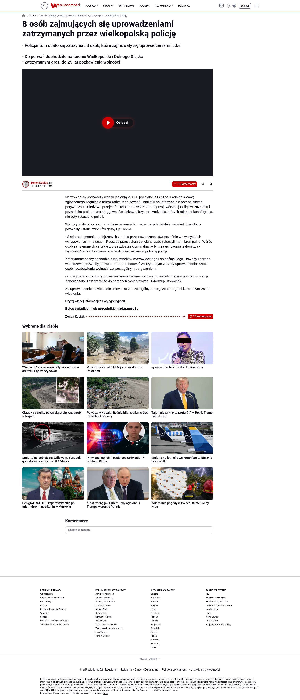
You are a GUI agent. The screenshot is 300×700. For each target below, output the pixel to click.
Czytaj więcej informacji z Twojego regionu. (95, 301)
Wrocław (155, 601)
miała (184, 212)
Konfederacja (212, 609)
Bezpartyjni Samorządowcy (218, 624)
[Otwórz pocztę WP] (221, 6)
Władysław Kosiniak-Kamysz (109, 628)
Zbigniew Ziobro (103, 605)
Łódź (153, 609)
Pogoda (144, 5)
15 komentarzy (186, 184)
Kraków (154, 605)
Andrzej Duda (101, 609)
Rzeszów (155, 643)
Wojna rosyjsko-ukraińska (52, 598)
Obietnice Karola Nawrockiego (54, 620)
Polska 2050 (212, 620)
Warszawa (156, 598)
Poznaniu (201, 207)
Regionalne (162, 5)
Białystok (155, 628)
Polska (90, 5)
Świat (106, 5)
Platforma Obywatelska (217, 601)
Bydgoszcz (156, 624)
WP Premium (126, 5)
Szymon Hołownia (104, 617)
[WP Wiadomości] (68, 6)
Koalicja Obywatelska (216, 598)
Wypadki (44, 613)
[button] (231, 6)
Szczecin (155, 613)
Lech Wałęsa (101, 632)
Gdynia (154, 632)
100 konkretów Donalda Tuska (54, 624)
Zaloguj (245, 5)
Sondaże (44, 617)
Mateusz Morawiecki (105, 598)
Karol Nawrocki (102, 636)
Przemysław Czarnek (105, 601)
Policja (43, 605)
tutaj (105, 693)
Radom (154, 636)
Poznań (154, 617)
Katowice (155, 640)
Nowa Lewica (212, 617)
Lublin (153, 647)
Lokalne (154, 594)
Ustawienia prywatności (204, 669)
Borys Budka (101, 620)
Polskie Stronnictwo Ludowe (219, 605)
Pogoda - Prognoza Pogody (53, 609)
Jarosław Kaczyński (104, 594)
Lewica (209, 613)
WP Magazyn (46, 594)
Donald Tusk (101, 613)
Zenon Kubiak (39, 182)
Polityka (184, 5)
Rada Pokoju (46, 601)
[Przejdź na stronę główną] (44, 8)
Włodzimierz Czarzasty (106, 624)
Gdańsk (154, 620)
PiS (207, 594)
